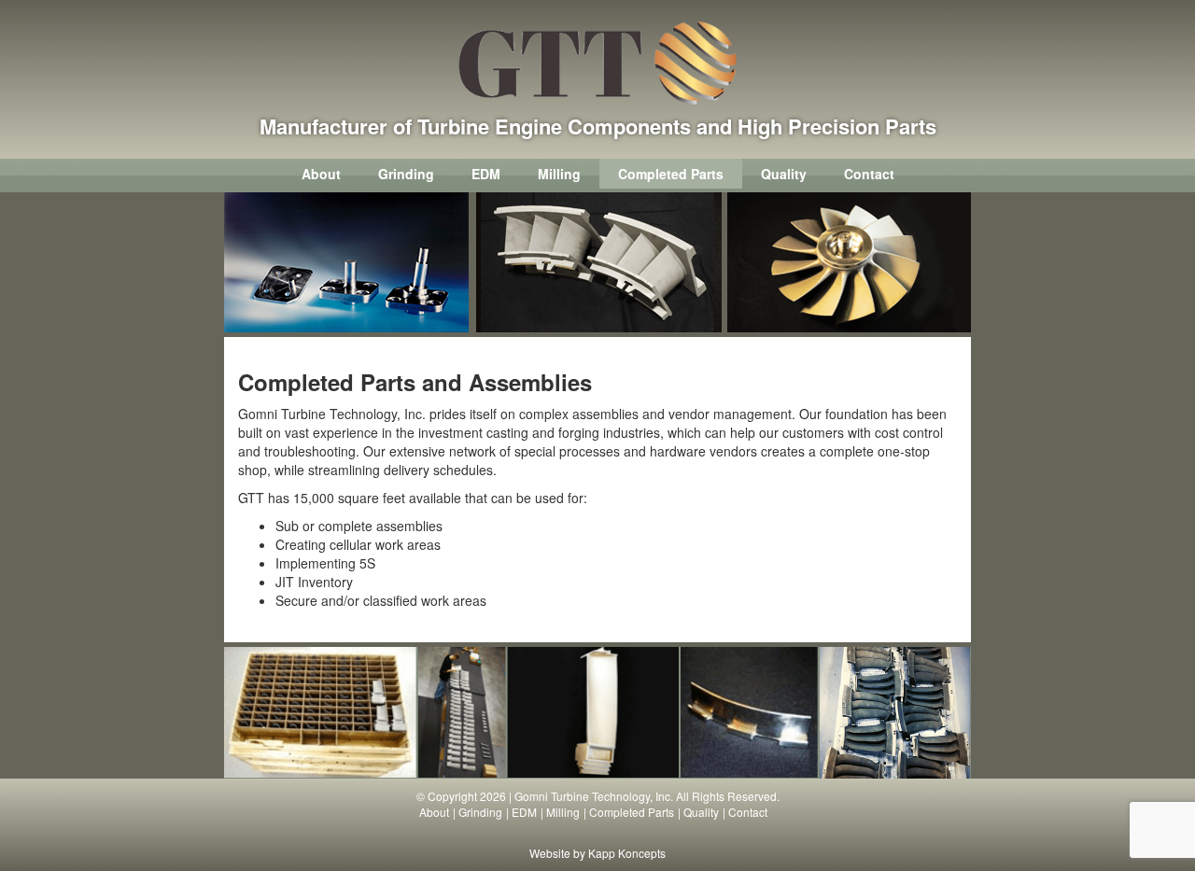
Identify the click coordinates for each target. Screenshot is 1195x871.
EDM (485, 173)
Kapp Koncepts (627, 853)
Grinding (406, 173)
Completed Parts (671, 173)
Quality (784, 173)
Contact (869, 173)
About (321, 173)
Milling (559, 173)
